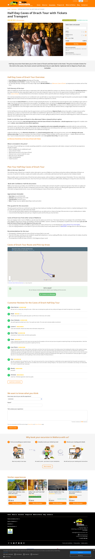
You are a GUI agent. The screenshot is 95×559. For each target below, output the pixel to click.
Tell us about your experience (15, 409)
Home (9, 9)
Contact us (50, 514)
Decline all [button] (80, 555)
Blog (44, 514)
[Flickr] (19, 543)
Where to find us (37, 514)
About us (14, 514)
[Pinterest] (21, 543)
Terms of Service (38, 424)
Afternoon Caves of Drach (59, 83)
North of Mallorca (12, 521)
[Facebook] (9, 543)
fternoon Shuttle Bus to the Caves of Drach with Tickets (25, 139)
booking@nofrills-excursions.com (79, 532)
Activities (10, 524)
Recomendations (12, 526)
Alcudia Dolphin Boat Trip (56, 492)
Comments (20, 20)
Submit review (12, 428)
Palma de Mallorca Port (13, 519)
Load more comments (15, 382)
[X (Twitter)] (11, 543)
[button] (32, 556)
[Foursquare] (16, 543)
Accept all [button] (80, 552)
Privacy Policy (30, 424)
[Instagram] (24, 543)
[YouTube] (14, 543)
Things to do (28, 514)
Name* (9, 402)
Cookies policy (84, 543)
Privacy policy (77, 543)
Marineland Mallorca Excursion (75, 492)
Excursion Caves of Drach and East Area (16, 282)
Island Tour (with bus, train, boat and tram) (16, 492)
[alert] (47, 554)
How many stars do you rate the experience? (19, 396)
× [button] (93, 550)
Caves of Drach (15, 94)
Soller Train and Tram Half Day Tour (36, 492)
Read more (5, 552)
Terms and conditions (67, 543)
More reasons (47, 466)
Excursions (14, 9)
